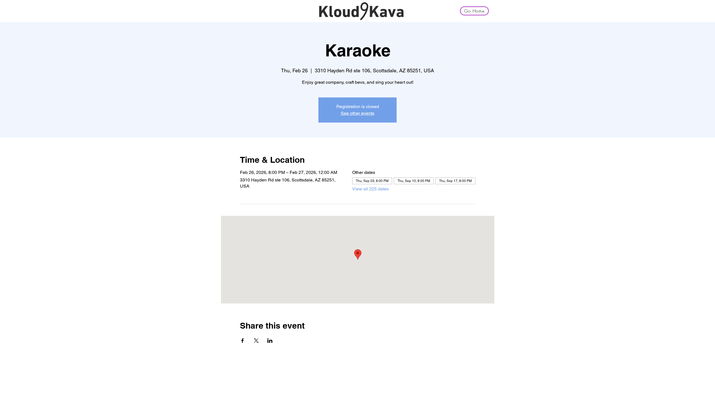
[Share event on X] (256, 340)
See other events (357, 113)
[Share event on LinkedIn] (270, 340)
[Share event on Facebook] (242, 340)
